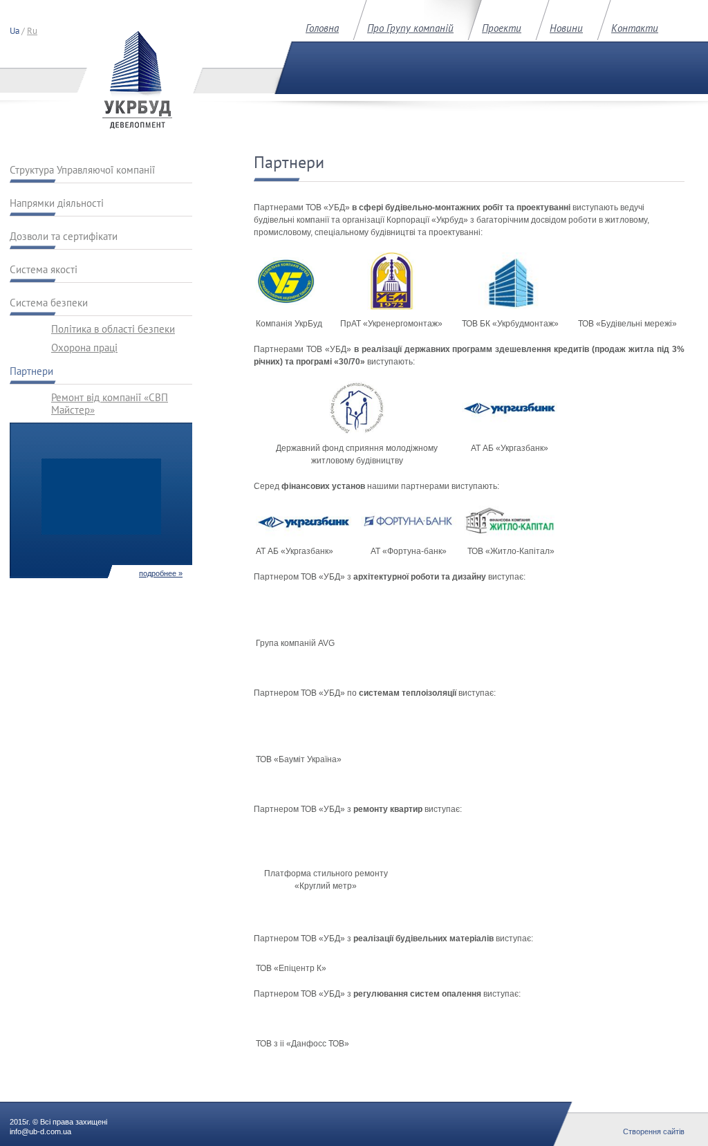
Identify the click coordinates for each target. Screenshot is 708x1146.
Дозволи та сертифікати (64, 236)
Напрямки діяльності (57, 203)
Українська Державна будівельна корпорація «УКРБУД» (137, 80)
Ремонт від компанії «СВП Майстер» (109, 400)
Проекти (501, 28)
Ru (32, 31)
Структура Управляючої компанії (82, 170)
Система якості (43, 270)
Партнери (31, 371)
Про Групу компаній (410, 28)
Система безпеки (49, 303)
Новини (566, 28)
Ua (14, 31)
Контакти (634, 28)
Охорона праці (84, 348)
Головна (322, 28)
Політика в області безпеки (113, 329)
